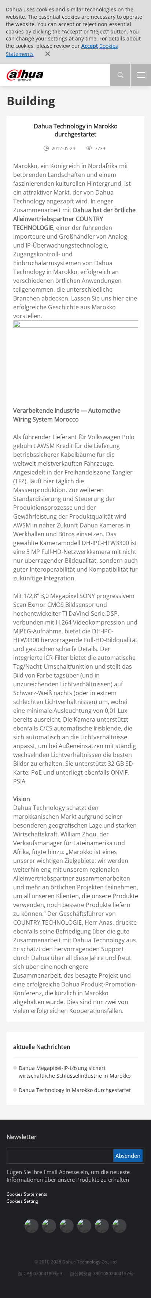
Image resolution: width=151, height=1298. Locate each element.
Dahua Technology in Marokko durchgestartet (75, 1090)
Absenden (127, 1155)
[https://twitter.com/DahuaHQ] (31, 1226)
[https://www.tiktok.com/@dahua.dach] (67, 1226)
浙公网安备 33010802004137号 (101, 1273)
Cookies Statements (27, 1194)
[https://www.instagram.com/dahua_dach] (49, 1226)
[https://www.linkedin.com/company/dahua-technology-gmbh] (119, 1226)
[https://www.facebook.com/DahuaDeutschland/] (84, 1226)
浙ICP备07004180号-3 (40, 1273)
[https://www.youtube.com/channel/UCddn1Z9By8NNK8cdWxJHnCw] (102, 1226)
